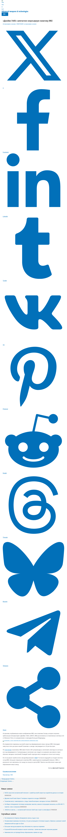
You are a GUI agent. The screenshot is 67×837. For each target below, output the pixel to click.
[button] (5, 742)
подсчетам (8, 750)
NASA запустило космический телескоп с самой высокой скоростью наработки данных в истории (34, 793)
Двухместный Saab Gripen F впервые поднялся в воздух (22, 798)
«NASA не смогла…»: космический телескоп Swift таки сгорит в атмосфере (27, 809)
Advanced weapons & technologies (15, 11)
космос (34, 24)
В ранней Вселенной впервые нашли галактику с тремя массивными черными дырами (31, 829)
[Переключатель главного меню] (5, 14)
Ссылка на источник (9, 771)
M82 (36, 758)
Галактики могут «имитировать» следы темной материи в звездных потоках (27, 801)
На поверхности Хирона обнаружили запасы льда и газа (22, 818)
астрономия (28, 24)
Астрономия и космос (9, 24)
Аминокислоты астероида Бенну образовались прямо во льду (23, 832)
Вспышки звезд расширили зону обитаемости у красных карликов (24, 826)
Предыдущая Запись (7, 779)
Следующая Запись (7, 781)
